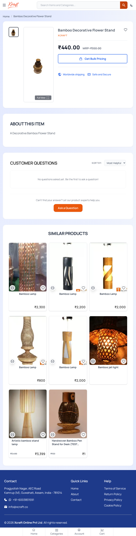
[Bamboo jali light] (108, 340)
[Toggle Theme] (131, 5)
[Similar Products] (12, 288)
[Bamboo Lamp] (28, 267)
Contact (76, 500)
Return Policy (112, 494)
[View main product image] (14, 32)
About (75, 494)
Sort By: (97, 163)
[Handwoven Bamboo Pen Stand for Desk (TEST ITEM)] (68, 414)
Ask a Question (68, 208)
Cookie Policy (112, 505)
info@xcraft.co (18, 507)
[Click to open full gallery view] (38, 64)
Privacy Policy (113, 500)
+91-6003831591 (23, 500)
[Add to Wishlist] (125, 29)
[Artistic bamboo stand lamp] (28, 414)
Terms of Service (115, 488)
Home (6, 16)
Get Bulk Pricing (95, 59)
